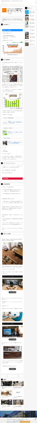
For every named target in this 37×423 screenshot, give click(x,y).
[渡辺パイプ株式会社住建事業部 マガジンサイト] (3, 2)
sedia (1, 414)
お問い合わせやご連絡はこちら (24, 421)
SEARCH (36, 1)
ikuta (8, 14)
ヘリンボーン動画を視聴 (12, 292)
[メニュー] (36, 3)
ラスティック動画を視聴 (12, 339)
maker (7, 414)
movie (1, 415)
